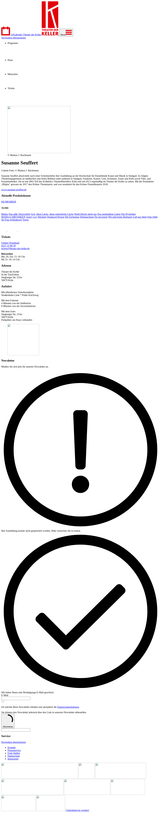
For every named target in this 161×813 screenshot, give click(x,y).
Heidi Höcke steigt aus (85, 214)
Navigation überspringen (13, 37)
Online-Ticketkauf (10, 242)
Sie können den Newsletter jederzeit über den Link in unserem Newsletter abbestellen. (44, 712)
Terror (25, 219)
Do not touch (101, 217)
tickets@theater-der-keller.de (15, 248)
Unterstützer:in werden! (77, 810)
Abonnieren (8, 726)
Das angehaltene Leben (109, 214)
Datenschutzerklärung (68, 707)
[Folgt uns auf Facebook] (4, 230)
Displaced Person (55, 217)
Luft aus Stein (140, 217)
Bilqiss (4, 214)
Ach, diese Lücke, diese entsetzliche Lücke (52, 214)
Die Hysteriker (128, 214)
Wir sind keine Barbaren (120, 217)
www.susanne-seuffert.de (13, 189)
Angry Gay (31, 217)
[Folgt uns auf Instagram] (12, 230)
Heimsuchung (87, 217)
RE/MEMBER (8, 201)
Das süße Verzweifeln (19, 214)
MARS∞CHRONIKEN (13, 217)
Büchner (42, 217)
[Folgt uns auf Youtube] (25, 230)
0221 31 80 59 (8, 245)
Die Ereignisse (72, 217)
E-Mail (4, 695)
